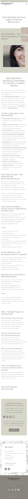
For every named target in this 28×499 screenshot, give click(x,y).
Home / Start (8, 482)
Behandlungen (18, 482)
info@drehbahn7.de (16, 423)
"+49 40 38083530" (17, 412)
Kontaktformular (14, 430)
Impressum (14, 485)
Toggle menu (27, 4)
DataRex (17, 496)
